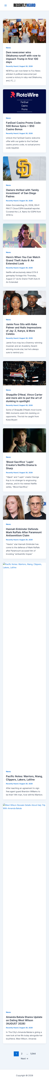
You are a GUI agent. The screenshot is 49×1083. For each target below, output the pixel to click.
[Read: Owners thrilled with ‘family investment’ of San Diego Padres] (24, 168)
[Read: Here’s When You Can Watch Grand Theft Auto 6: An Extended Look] (24, 235)
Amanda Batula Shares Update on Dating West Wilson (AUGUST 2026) (24, 1020)
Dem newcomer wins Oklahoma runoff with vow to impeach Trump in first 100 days (23, 57)
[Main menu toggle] (5, 5)
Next (24, 1058)
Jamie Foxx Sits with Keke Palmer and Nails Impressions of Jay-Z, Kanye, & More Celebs (23, 329)
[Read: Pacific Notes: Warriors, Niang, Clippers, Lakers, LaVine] (24, 664)
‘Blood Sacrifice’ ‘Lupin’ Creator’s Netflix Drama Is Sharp (21, 465)
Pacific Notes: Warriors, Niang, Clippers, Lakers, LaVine (24, 778)
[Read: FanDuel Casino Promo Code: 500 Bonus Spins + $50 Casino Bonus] (24, 101)
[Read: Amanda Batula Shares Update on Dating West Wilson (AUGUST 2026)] (24, 905)
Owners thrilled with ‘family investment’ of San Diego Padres (22, 193)
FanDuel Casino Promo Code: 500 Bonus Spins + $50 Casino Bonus (23, 126)
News (8, 48)
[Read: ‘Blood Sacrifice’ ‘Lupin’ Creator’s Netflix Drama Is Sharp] (24, 440)
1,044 (32, 1053)
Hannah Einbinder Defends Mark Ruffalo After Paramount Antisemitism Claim (24, 532)
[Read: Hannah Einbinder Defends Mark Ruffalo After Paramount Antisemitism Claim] (24, 507)
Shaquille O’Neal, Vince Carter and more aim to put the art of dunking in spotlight (24, 397)
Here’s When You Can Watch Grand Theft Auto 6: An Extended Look (23, 260)
